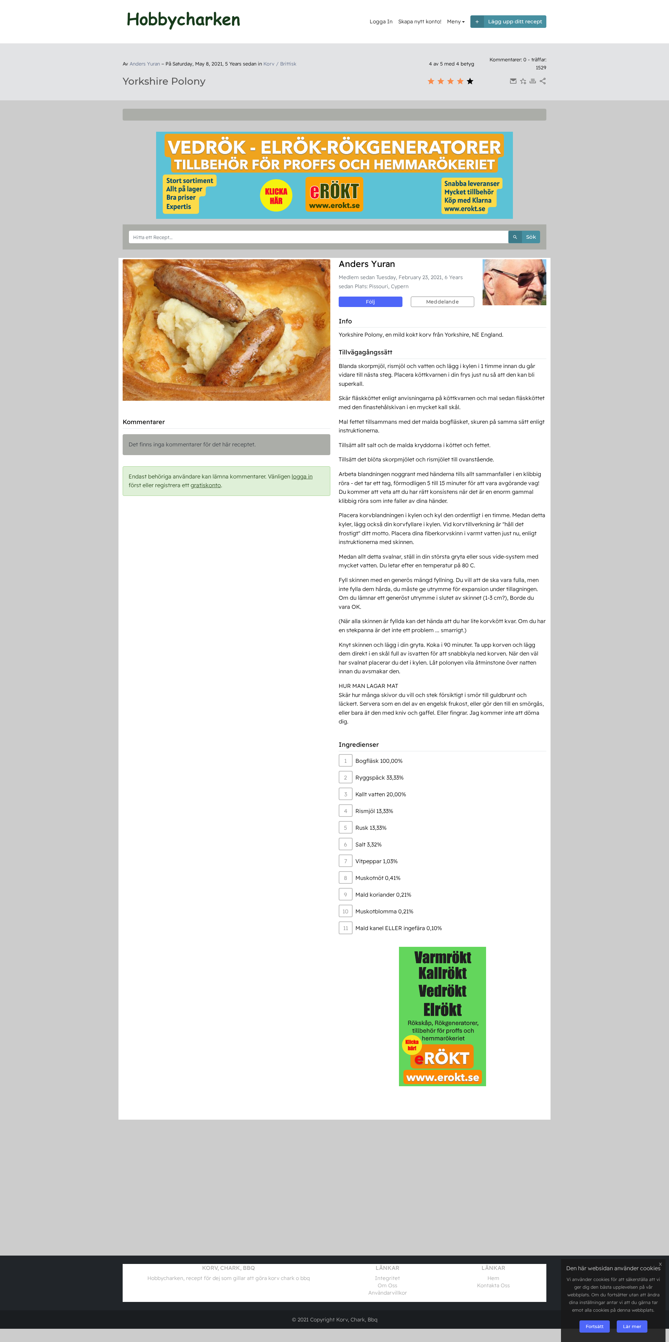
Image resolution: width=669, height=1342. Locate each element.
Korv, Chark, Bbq (356, 1319)
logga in (302, 476)
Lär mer (632, 1326)
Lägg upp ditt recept (515, 21)
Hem (493, 1278)
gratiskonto (206, 485)
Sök (531, 236)
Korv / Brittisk (280, 64)
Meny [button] (454, 21)
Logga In (381, 21)
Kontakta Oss (493, 1285)
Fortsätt (594, 1326)
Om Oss (387, 1285)
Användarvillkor (387, 1292)
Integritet (387, 1278)
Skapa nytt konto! (419, 21)
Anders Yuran (145, 64)
